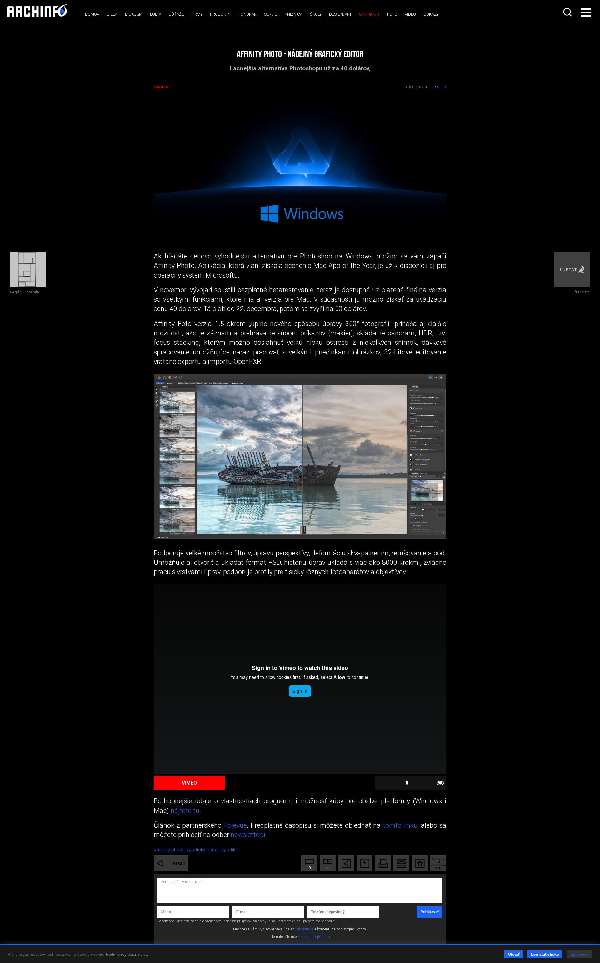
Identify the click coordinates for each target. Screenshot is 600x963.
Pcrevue (235, 825)
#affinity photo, (170, 849)
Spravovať (579, 954)
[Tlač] (383, 863)
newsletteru (248, 835)
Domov (92, 14)
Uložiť (513, 954)
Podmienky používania (127, 954)
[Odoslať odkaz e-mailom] (401, 863)
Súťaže (176, 14)
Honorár (247, 14)
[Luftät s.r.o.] (572, 269)
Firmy (196, 14)
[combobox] (568, 12)
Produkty (220, 14)
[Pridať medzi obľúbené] (420, 863)
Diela (112, 14)
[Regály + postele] (28, 269)
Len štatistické (545, 954)
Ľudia (155, 14)
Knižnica (293, 14)
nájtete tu (184, 811)
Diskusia (133, 14)
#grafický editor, (203, 849)
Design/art (340, 14)
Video (410, 14)
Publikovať (430, 912)
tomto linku (399, 825)
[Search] (568, 12)
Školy (316, 14)
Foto (392, 14)
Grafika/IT (369, 14)
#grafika (229, 849)
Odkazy (431, 14)
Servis (270, 14)
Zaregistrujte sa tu (315, 937)
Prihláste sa (304, 929)
